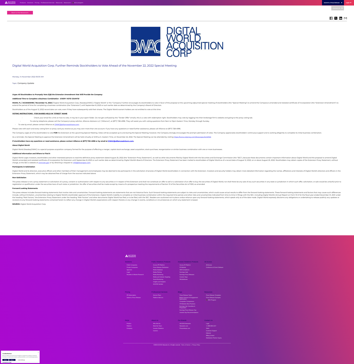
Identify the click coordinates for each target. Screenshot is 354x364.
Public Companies (132, 265)
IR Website (183, 267)
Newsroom (67, 2)
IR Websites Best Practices (187, 304)
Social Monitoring (158, 279)
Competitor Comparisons (187, 301)
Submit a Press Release (332, 2)
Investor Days (184, 277)
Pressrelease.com (185, 328)
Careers (155, 330)
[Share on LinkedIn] (340, 18)
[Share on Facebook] (331, 18)
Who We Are (156, 323)
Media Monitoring (158, 274)
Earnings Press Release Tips (188, 310)
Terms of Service (185, 345)
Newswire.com (184, 326)
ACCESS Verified (158, 284)
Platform (129, 326)
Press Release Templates (213, 295)
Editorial (208, 333)
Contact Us (336, 8)
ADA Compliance (184, 269)
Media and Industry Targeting (161, 277)
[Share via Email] (345, 18)
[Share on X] (335, 18)
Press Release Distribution (161, 267)
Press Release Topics (186, 295)
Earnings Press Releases (187, 274)
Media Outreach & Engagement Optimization (188, 298)
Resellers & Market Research (135, 274)
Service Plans (157, 295)
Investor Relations (158, 328)
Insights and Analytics (159, 281)
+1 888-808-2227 (211, 326)
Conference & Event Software (214, 267)
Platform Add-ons (158, 297)
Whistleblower (184, 279)
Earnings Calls (184, 272)
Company (129, 328)
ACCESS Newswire (185, 323)
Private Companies (132, 267)
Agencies (129, 269)
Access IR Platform (185, 265)
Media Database (158, 269)
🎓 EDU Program (211, 300)
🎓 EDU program (77, 2)
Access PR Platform (159, 265)
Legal (128, 272)
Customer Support (211, 330)
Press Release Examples (213, 297)
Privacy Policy (196, 345)
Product (129, 323)
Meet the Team (157, 326)
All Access (209, 265)
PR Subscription (131, 295)
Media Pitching (157, 272)
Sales (207, 328)
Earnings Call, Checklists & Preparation (187, 306)
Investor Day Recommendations (189, 312)
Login (348, 2)
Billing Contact (210, 335)
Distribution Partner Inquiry (214, 338)
